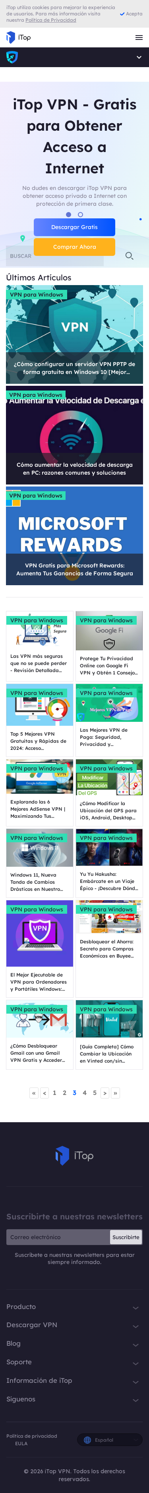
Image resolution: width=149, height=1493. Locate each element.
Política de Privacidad (50, 20)
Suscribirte (125, 1237)
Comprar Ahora (74, 246)
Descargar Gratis (74, 227)
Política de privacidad (31, 1436)
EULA (21, 1443)
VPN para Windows (36, 294)
